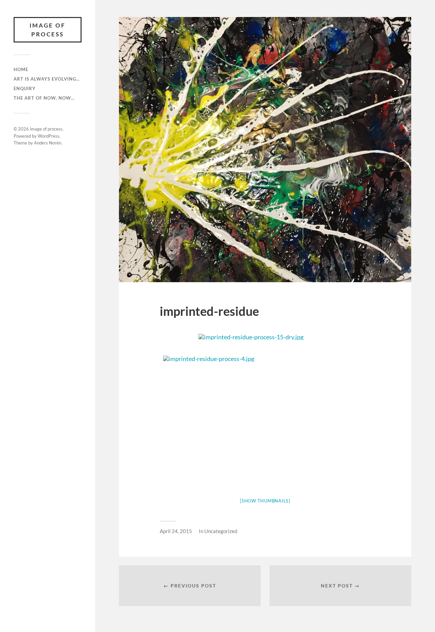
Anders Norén (47, 143)
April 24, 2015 (176, 531)
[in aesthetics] (265, 359)
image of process (48, 30)
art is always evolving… (47, 79)
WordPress (48, 136)
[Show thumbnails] (265, 500)
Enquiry (25, 88)
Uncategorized (220, 531)
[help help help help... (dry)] (265, 336)
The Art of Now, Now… (44, 98)
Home (21, 69)
